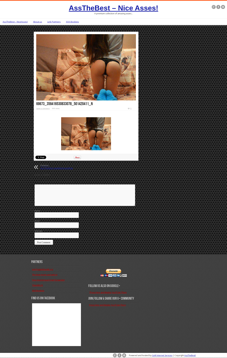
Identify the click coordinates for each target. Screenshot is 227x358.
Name (37, 210)
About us (37, 21)
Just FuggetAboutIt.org (42, 269)
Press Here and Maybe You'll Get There (107, 305)
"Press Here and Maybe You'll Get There (108, 292)
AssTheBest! (190, 355)
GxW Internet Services (162, 355)
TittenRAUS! (37, 285)
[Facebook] (218, 7)
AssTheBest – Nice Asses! (113, 8)
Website (38, 231)
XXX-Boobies (72, 21)
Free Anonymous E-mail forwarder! (48, 280)
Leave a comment (43, 108)
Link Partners (54, 21)
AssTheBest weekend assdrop (56, 167)
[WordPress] (223, 7)
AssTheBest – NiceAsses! (15, 21)
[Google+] (214, 7)
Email (37, 221)
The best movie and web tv (44, 274)
